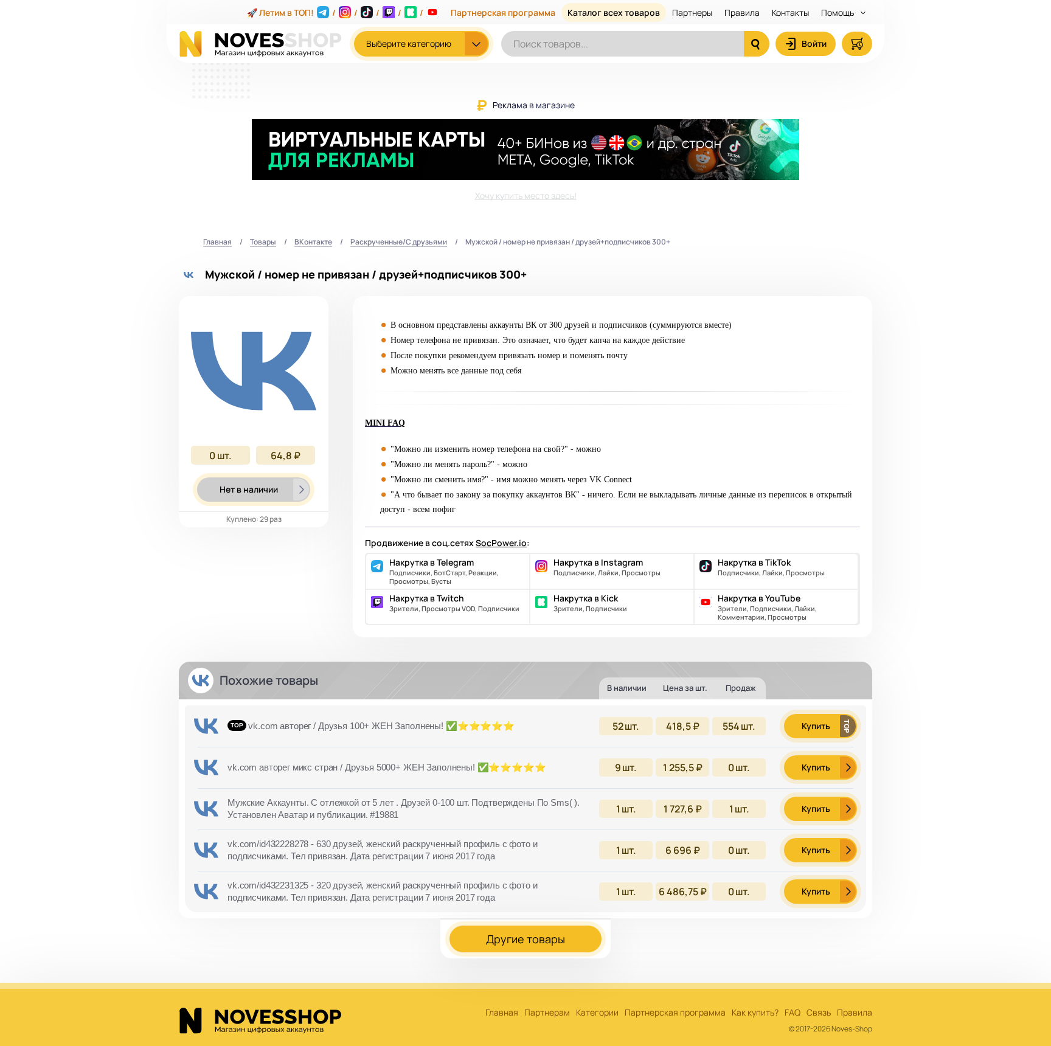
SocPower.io (501, 543)
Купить (816, 726)
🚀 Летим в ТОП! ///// (335, 12)
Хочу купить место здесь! (526, 195)
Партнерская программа (503, 12)
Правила (742, 12)
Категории (597, 1013)
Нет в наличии (249, 489)
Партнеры (692, 12)
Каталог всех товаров (613, 12)
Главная (217, 242)
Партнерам (547, 1013)
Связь (818, 1013)
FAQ (792, 1013)
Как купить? (755, 1013)
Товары (263, 242)
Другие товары (525, 939)
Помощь (838, 12)
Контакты (790, 12)
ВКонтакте (313, 242)
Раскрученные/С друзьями (398, 242)
